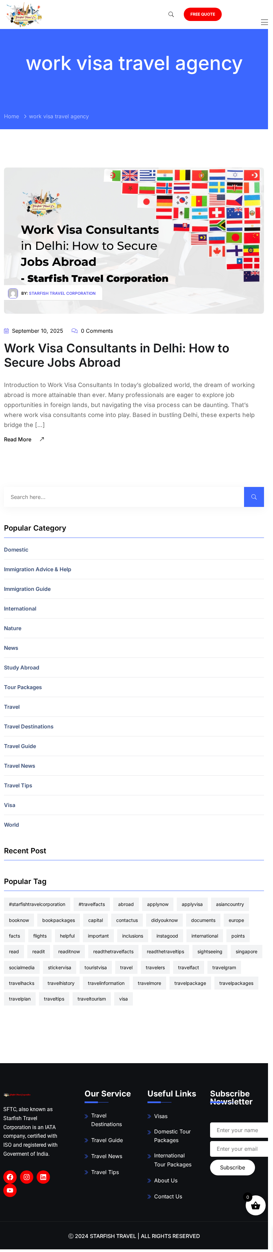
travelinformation (106, 983)
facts (14, 936)
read (14, 951)
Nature (12, 628)
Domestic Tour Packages (172, 1136)
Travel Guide (20, 746)
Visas (160, 1116)
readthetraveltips (165, 951)
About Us (165, 1180)
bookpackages (58, 920)
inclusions (132, 936)
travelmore (149, 983)
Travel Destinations (29, 726)
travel (126, 967)
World (11, 824)
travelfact (188, 967)
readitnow (69, 951)
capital (95, 920)
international (204, 936)
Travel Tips (18, 785)
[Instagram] (26, 1177)
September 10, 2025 (36, 330)
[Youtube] (10, 1190)
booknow (19, 920)
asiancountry (230, 904)
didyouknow (164, 920)
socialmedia (22, 967)
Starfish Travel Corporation (62, 293)
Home (11, 116)
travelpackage (190, 983)
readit (38, 951)
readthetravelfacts (113, 951)
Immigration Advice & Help (37, 569)
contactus (127, 920)
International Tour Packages (172, 1160)
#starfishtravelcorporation (37, 904)
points (238, 936)
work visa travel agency (59, 116)
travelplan (20, 999)
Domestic (16, 549)
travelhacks (21, 983)
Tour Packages (23, 687)
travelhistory (61, 983)
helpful (67, 936)
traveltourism (92, 999)
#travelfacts (92, 904)
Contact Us (168, 1196)
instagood (167, 936)
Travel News (19, 765)
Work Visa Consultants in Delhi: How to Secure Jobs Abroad (116, 355)
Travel (12, 706)
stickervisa (59, 967)
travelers (155, 967)
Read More (18, 439)
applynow (157, 904)
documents (203, 920)
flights (40, 936)
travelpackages (236, 983)
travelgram (224, 967)
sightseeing (209, 951)
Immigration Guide (27, 589)
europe (236, 920)
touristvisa (96, 967)
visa (123, 999)
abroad (126, 904)
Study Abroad (21, 667)
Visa (9, 805)
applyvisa (192, 904)
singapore (246, 951)
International (20, 608)
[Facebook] (10, 1177)
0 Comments (96, 330)
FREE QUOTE (202, 14)
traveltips (54, 999)
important (98, 936)
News (11, 647)
